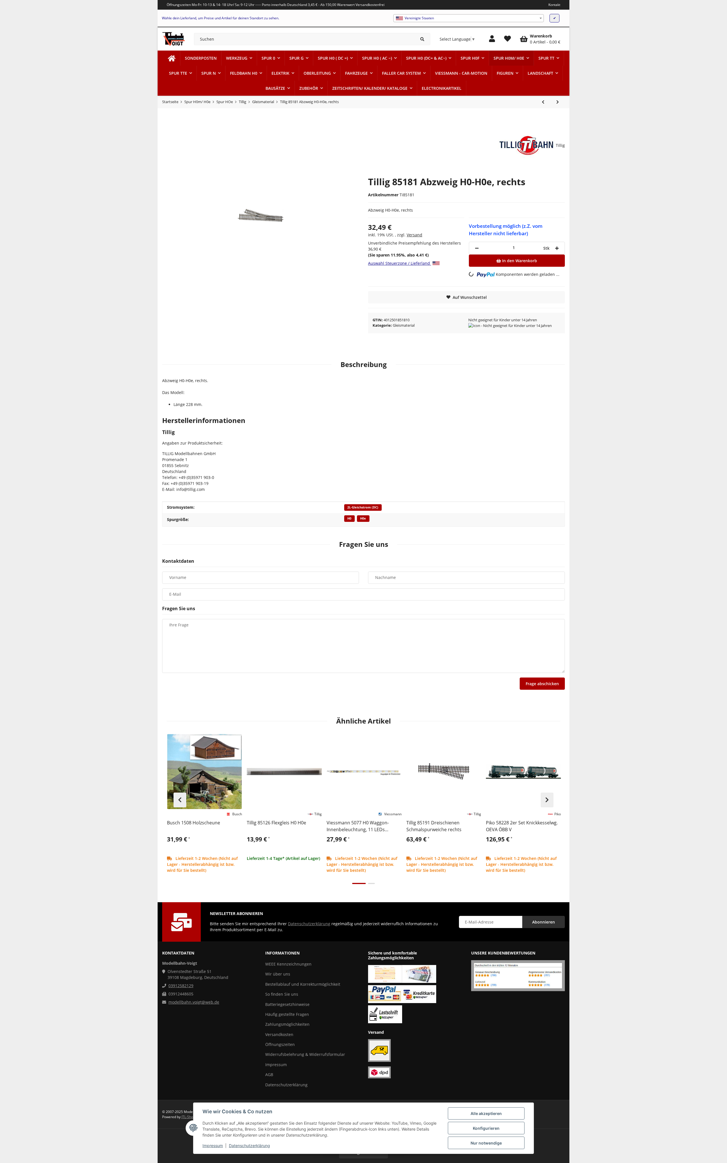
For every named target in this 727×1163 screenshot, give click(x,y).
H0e (363, 518)
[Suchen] (422, 39)
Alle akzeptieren (486, 1113)
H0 (349, 518)
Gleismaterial (404, 325)
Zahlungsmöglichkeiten (287, 1024)
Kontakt (554, 4)
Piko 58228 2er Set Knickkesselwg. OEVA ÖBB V (522, 826)
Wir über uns (277, 974)
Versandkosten (279, 1034)
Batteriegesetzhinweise (287, 1004)
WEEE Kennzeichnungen (288, 964)
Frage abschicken (542, 683)
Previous (180, 800)
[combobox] (468, 18)
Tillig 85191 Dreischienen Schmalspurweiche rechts (433, 826)
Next (547, 800)
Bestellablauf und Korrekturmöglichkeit (302, 984)
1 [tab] (359, 883)
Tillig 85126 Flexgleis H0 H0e (276, 823)
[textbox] (469, 18)
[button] (492, 39)
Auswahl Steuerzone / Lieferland (399, 263)
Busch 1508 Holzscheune (193, 823)
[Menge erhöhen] (557, 248)
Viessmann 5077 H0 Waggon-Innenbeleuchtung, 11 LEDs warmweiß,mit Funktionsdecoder (362, 826)
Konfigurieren (486, 1128)
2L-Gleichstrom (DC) (362, 507)
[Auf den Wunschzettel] (235, 741)
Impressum (212, 1145)
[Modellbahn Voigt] (171, 58)
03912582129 (180, 985)
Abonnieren (543, 922)
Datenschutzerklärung (249, 1145)
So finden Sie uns (281, 994)
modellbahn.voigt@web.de (193, 1002)
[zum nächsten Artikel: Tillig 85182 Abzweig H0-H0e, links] (557, 102)
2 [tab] (371, 883)
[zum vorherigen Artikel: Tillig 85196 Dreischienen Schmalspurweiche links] (543, 102)
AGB (269, 1074)
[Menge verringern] (476, 248)
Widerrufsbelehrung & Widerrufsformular (305, 1054)
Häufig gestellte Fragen (287, 1014)
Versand (414, 234)
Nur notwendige (486, 1143)
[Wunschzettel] (507, 39)
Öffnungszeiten (280, 1044)
